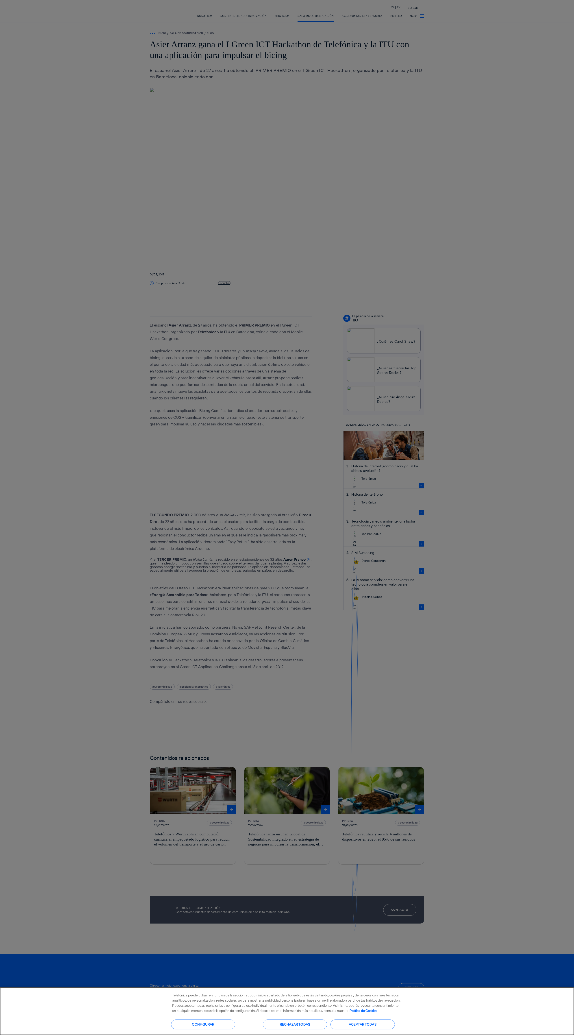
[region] (287, 1011)
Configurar (203, 1024)
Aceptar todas (362, 1024)
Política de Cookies (363, 1011)
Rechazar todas (295, 1024)
